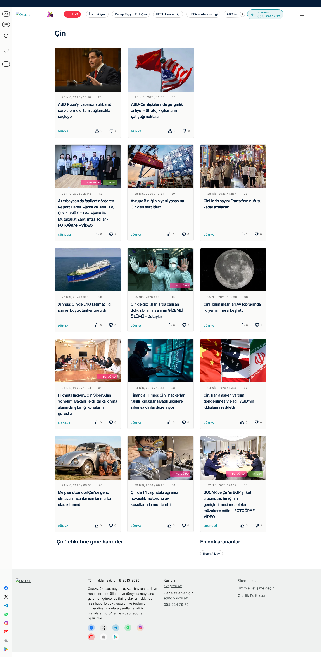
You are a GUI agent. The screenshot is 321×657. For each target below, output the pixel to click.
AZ (6, 13)
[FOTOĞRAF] (160, 269)
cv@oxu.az (173, 586)
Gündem (64, 234)
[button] (242, 14)
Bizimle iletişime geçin (256, 588)
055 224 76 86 (176, 604)
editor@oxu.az (176, 598)
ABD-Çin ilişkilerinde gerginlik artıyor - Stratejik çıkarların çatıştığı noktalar (157, 110)
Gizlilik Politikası (251, 595)
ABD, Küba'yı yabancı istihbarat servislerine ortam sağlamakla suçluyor (84, 110)
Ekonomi (210, 526)
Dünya (63, 131)
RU (6, 24)
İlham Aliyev (211, 553)
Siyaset (64, 422)
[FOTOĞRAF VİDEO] (88, 166)
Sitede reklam (249, 581)
